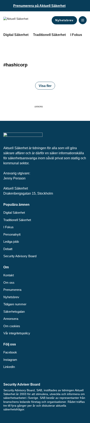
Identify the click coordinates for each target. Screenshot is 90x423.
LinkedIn (9, 367)
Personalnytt (12, 234)
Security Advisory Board (19, 256)
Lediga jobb (11, 241)
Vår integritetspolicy (16, 333)
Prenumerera (12, 289)
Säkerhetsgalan (14, 311)
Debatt (7, 249)
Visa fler (45, 86)
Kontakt (8, 275)
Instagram (10, 359)
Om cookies (11, 326)
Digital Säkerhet (15, 35)
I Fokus (76, 35)
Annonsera (10, 318)
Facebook (10, 352)
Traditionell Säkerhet (49, 35)
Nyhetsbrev (64, 20)
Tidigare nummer (14, 304)
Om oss (8, 282)
